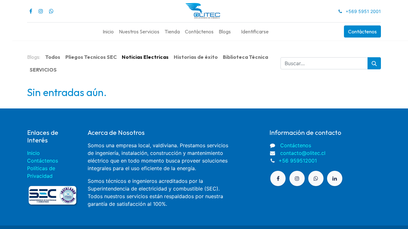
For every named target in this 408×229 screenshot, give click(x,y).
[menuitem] (108, 31)
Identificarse (255, 31)
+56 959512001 (298, 160)
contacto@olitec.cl (302, 153)
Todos (52, 57)
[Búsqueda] (374, 63)
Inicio (33, 153)
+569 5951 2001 (363, 11)
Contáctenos (362, 31)
